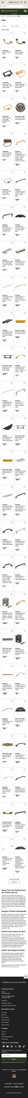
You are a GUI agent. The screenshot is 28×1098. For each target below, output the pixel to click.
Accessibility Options (9, 1086)
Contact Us (4, 1000)
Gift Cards (4, 1012)
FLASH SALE (14, 13)
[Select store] (21, 2)
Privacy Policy (21, 1062)
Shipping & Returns (7, 1003)
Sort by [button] (17, 26)
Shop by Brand (5, 1024)
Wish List (4, 1014)
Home (3, 16)
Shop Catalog (5, 1022)
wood (16, 961)
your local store (15, 966)
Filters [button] (4, 26)
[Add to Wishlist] (10, 34)
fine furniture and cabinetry (17, 937)
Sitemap (22, 1086)
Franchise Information (7, 1036)
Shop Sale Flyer (6, 1019)
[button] (20, 26)
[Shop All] (2, 2)
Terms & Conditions (18, 1083)
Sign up (14, 1059)
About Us (4, 1031)
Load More (14, 882)
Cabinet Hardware (10, 16)
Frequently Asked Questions (9, 1005)
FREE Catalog (5, 1017)
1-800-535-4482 (6, 993)
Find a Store (5, 1039)
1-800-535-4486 (6, 997)
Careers (4, 1034)
